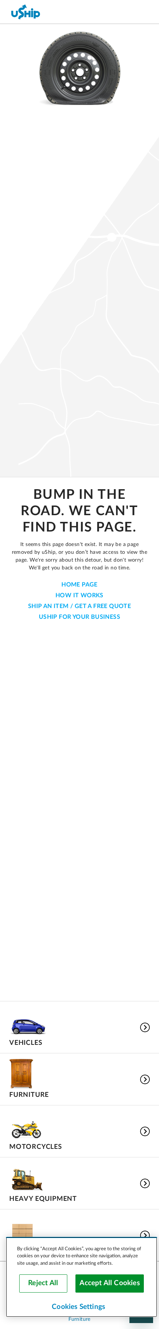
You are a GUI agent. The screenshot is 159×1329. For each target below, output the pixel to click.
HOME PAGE (79, 585)
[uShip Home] (26, 11)
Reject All (43, 1283)
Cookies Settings (78, 1306)
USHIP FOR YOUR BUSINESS (79, 617)
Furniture (79, 1319)
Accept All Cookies (109, 1283)
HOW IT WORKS (79, 595)
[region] (81, 1277)
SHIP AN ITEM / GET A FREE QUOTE (79, 606)
